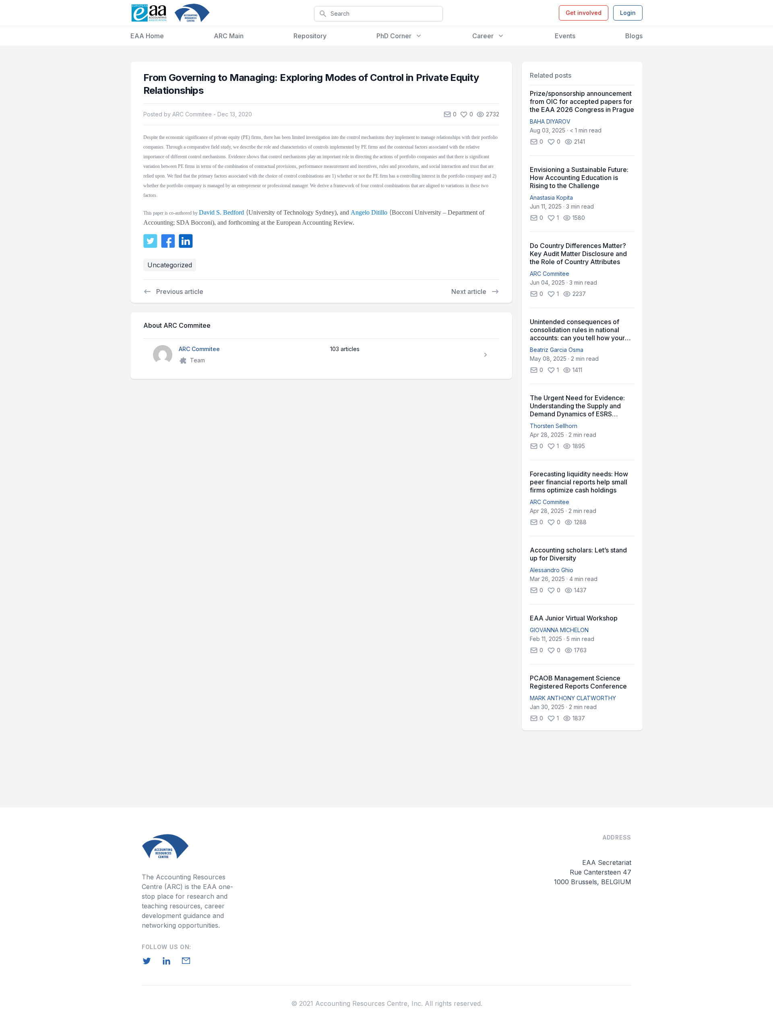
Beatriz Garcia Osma (556, 349)
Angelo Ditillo (369, 212)
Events (565, 36)
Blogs (634, 36)
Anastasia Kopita (551, 197)
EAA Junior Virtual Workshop (574, 618)
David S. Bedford (221, 212)
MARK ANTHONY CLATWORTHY (573, 698)
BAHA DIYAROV (550, 121)
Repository (310, 36)
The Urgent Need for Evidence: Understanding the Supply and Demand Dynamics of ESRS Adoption (577, 406)
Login (628, 12)
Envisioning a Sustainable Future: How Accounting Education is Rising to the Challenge (579, 177)
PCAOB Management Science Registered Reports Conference (578, 682)
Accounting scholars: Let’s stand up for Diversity (578, 554)
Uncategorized (169, 265)
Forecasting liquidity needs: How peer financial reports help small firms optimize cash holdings (579, 482)
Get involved (583, 12)
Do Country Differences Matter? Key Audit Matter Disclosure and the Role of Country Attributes (578, 254)
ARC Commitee (549, 273)
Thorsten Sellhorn (553, 425)
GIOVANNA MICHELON (559, 630)
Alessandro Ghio (551, 570)
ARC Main (229, 36)
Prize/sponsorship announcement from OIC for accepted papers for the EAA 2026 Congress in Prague (582, 101)
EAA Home (147, 36)
